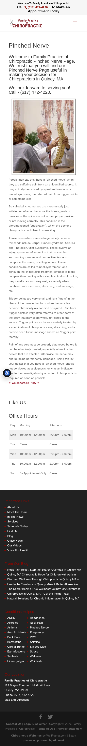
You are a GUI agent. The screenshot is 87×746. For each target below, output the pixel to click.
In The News (15, 516)
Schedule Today (17, 526)
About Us (13, 507)
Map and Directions (16, 699)
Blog (10, 536)
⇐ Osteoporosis (19, 382)
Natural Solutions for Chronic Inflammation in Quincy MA (43, 598)
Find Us (12, 531)
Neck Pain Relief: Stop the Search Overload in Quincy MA (44, 569)
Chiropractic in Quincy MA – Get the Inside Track (38, 593)
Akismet (58, 740)
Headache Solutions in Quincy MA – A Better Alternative (42, 584)
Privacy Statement (69, 728)
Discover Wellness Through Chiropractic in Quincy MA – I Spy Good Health (45, 579)
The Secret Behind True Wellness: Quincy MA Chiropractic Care (45, 588)
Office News (15, 540)
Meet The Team (17, 512)
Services (12, 521)
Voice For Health (18, 550)
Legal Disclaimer (35, 723)
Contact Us (13, 723)
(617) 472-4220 (38, 7)
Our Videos (14, 545)
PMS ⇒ (34, 382)
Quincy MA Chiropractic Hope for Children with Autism (41, 574)
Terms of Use (46, 728)
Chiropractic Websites (26, 735)
